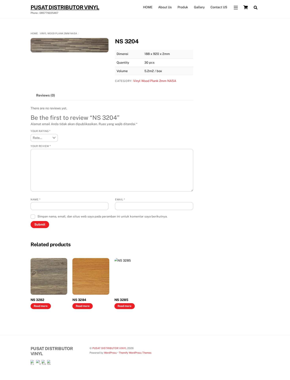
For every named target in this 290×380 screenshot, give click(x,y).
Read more (41, 306)
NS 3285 (121, 300)
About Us (165, 7)
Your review (41, 146)
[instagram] (38, 362)
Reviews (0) (45, 95)
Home (34, 33)
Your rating (41, 131)
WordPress (110, 352)
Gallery (199, 7)
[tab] (46, 95)
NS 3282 (37, 300)
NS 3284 (79, 300)
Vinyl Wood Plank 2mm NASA (58, 33)
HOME (147, 7)
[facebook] (33, 362)
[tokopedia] (44, 362)
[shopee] (49, 362)
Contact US (218, 7)
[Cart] (246, 7)
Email (120, 199)
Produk (183, 7)
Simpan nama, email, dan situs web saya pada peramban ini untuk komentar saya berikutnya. (102, 216)
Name (35, 199)
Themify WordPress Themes (135, 352)
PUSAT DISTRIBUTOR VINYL (109, 348)
